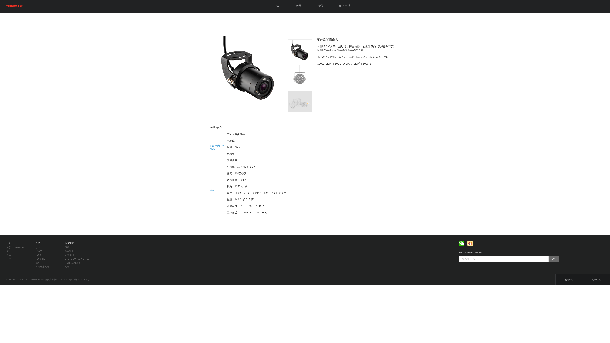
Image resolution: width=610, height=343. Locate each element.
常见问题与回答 (72, 262)
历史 (8, 251)
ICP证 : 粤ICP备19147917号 (75, 279)
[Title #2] (300, 103)
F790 (38, 255)
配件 (38, 262)
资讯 (320, 5)
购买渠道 (69, 251)
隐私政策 (596, 279)
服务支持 (344, 5)
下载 (67, 247)
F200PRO (41, 259)
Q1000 (39, 247)
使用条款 (569, 279)
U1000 (39, 251)
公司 (277, 5)
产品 (299, 5)
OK (553, 259)
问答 (67, 266)
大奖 (8, 255)
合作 (8, 259)
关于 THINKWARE (15, 247)
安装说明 (69, 255)
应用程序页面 (42, 266)
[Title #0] (248, 73)
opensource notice (77, 259)
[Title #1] (300, 77)
